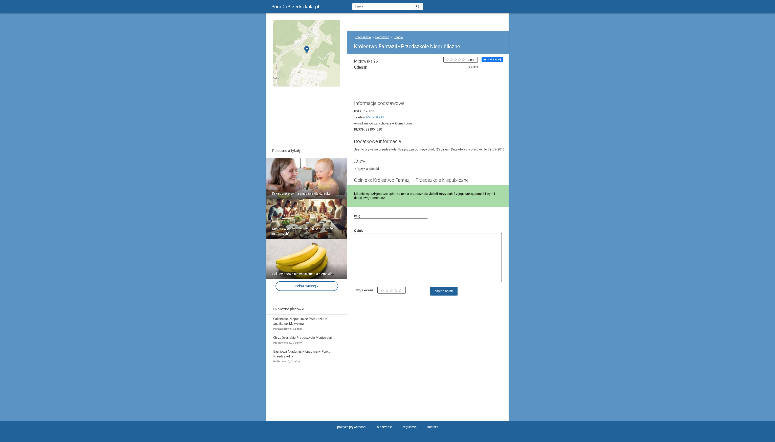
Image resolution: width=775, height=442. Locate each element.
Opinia (358, 231)
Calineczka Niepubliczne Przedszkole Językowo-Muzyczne (300, 323)
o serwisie (384, 427)
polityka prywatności (351, 427)
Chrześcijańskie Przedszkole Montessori (302, 340)
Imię (357, 216)
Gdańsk (398, 37)
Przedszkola (363, 37)
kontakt (432, 427)
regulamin (410, 427)
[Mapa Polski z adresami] (306, 53)
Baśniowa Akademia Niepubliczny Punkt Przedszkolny (301, 356)
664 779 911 (375, 117)
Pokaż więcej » (306, 286)
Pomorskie (382, 37)
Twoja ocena (364, 290)
